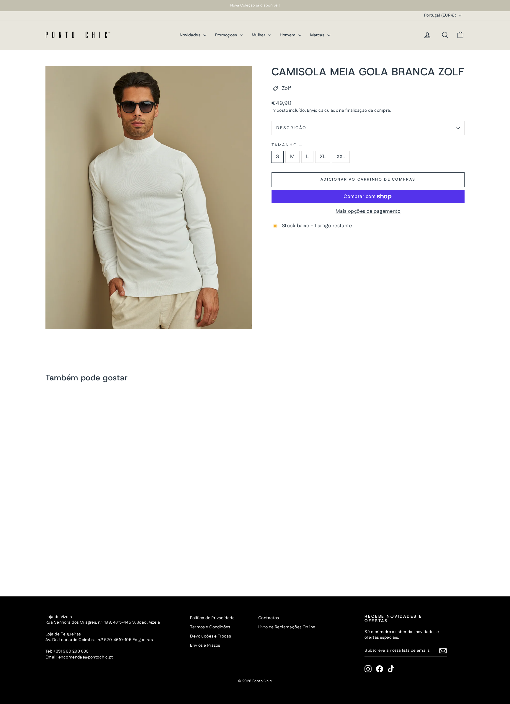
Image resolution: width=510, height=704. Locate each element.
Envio (312, 110)
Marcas (318, 35)
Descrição (291, 128)
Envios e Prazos (205, 645)
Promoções (227, 35)
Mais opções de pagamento (368, 211)
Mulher (259, 35)
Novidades (191, 35)
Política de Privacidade (212, 618)
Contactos (268, 618)
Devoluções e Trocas (210, 636)
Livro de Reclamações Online (286, 627)
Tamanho (287, 145)
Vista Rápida (95, 541)
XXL (341, 156)
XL (323, 156)
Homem (288, 35)
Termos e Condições (210, 627)
